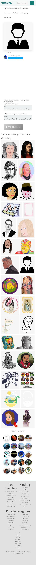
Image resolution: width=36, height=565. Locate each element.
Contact (25, 489)
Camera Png (25, 516)
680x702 (4, 158)
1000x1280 (5, 180)
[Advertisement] (18, 79)
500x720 (26, 216)
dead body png (11, 499)
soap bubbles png (11, 495)
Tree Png (25, 518)
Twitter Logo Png (10, 516)
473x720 (23, 313)
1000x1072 (5, 427)
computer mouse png (11, 491)
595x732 (22, 200)
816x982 (23, 273)
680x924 (4, 253)
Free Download (14, 127)
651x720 (4, 200)
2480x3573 (23, 294)
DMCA (20, 58)
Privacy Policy (25, 496)
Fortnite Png (25, 529)
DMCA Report (25, 494)
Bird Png (18, 537)
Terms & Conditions (25, 492)
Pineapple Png (18, 539)
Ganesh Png (18, 546)
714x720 (4, 313)
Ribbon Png (11, 523)
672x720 (20, 236)
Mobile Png (11, 527)
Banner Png (18, 548)
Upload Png (25, 498)
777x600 (17, 253)
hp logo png (10, 502)
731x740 (4, 273)
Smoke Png (25, 520)
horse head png (10, 504)
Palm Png (25, 514)
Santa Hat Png (11, 518)
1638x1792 (5, 349)
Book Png (18, 543)
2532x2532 (5, 333)
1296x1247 (22, 180)
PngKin (11, 525)
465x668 (23, 158)
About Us (25, 487)
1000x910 (5, 406)
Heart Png (11, 529)
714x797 (4, 294)
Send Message (13, 58)
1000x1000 (25, 406)
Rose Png (10, 520)
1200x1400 (5, 236)
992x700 (4, 216)
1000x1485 (24, 333)
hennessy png (11, 506)
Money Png (18, 533)
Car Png (18, 535)
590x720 (4, 368)
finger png (11, 497)
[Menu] (32, 3)
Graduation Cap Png (25, 525)
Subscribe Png (11, 514)
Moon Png (25, 523)
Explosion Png (25, 527)
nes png (10, 493)
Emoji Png (18, 541)
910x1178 (24, 388)
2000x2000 (20, 368)
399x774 (22, 427)
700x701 (4, 388)
